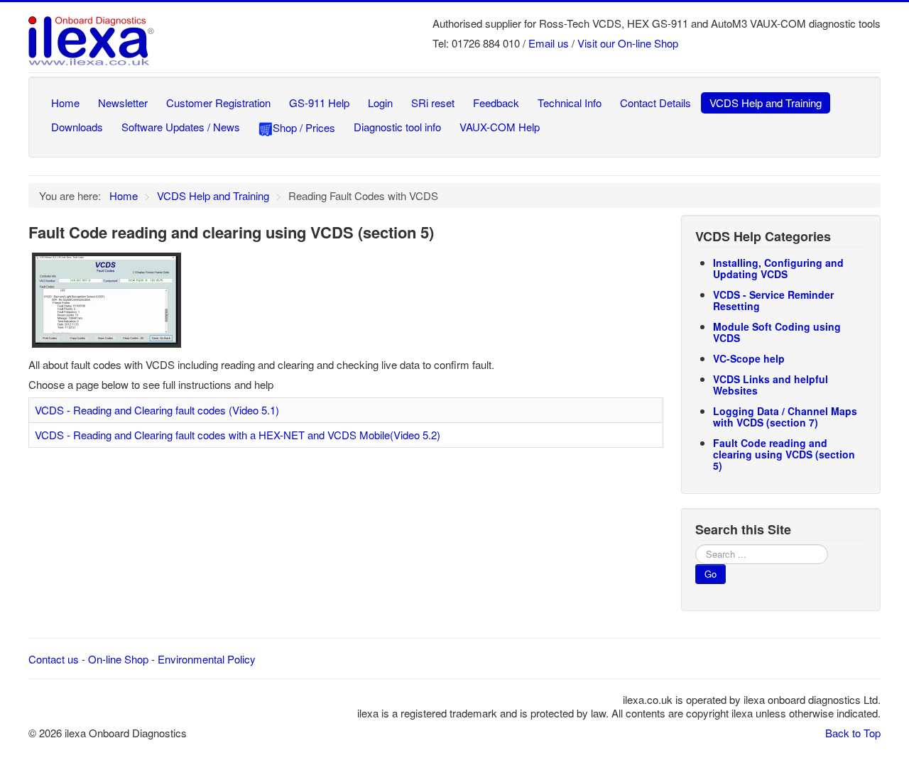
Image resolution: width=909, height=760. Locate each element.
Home (65, 102)
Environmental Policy (207, 658)
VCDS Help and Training (765, 102)
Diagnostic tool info (397, 126)
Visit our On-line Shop (627, 42)
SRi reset (432, 102)
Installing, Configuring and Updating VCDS (778, 268)
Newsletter (123, 102)
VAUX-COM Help (499, 126)
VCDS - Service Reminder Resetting (773, 300)
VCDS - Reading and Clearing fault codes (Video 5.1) (157, 409)
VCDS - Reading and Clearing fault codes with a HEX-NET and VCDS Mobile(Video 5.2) (237, 434)
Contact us (53, 658)
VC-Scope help (749, 358)
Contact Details (655, 102)
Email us (548, 42)
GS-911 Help (319, 102)
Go (710, 573)
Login (380, 102)
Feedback (496, 102)
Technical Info (570, 102)
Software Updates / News (180, 126)
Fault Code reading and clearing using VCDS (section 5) (784, 454)
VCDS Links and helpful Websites (770, 384)
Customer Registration (218, 102)
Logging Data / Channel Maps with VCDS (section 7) (785, 416)
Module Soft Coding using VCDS (777, 332)
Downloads (77, 126)
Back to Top (853, 732)
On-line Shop (118, 658)
